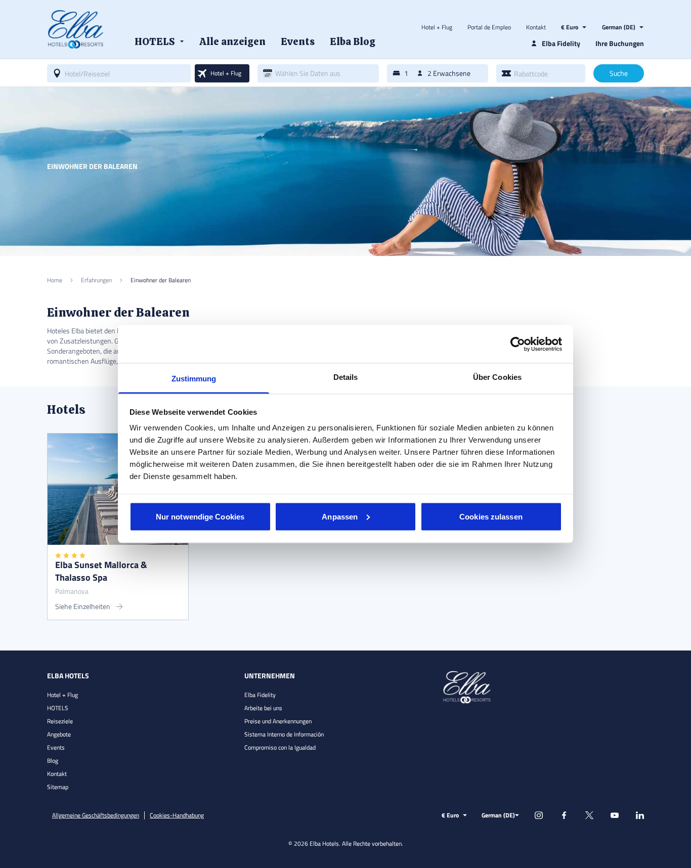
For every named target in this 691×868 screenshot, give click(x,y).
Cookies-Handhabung (177, 815)
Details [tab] (345, 377)
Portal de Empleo (489, 27)
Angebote (59, 734)
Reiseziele (60, 721)
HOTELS (57, 708)
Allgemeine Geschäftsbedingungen (95, 815)
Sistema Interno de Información (284, 734)
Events (56, 747)
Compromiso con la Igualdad (280, 747)
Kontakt (536, 27)
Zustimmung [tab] (194, 378)
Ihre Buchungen (619, 43)
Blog (52, 760)
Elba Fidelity (260, 695)
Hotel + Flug (436, 27)
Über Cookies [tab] (497, 377)
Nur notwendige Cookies (200, 516)
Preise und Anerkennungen (278, 721)
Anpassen (340, 516)
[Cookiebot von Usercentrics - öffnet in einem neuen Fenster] (517, 344)
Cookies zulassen (491, 516)
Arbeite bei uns (263, 708)
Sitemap (57, 787)
